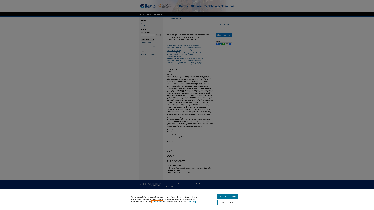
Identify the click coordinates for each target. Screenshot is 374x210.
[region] (187, 199)
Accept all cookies (228, 196)
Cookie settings (157, 202)
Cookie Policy (191, 202)
